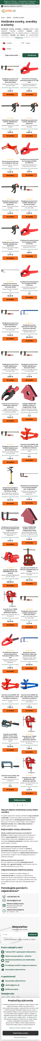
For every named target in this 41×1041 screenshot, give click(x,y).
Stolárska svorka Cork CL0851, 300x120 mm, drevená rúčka (10, 448)
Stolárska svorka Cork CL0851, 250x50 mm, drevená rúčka (29, 366)
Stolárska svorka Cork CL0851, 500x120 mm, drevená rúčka (10, 324)
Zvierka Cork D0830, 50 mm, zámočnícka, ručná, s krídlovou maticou (29, 696)
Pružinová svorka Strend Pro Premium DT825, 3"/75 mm (29, 242)
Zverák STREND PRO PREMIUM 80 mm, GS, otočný (10, 571)
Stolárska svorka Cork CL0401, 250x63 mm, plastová (10, 121)
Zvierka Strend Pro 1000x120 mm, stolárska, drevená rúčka (10, 285)
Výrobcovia (31, 55)
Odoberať (32, 934)
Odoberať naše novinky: (20, 929)
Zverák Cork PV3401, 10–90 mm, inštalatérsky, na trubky (29, 569)
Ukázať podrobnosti (20, 1037)
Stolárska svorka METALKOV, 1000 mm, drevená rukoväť (29, 326)
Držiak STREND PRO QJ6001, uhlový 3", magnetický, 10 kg (29, 528)
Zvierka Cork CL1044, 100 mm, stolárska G (10, 776)
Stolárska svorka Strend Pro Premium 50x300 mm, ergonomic (29, 487)
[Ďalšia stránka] (25, 805)
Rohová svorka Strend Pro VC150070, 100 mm (10, 162)
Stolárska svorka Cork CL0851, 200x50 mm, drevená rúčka (29, 613)
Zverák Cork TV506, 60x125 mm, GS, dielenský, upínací (10, 610)
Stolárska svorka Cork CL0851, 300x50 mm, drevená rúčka (29, 202)
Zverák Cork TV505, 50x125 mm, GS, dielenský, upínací (29, 738)
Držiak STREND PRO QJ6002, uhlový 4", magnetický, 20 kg (29, 405)
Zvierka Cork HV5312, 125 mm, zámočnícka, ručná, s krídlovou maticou (10, 696)
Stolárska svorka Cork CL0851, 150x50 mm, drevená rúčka (10, 366)
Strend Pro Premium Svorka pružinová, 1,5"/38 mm (29, 80)
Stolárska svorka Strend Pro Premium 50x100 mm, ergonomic (10, 528)
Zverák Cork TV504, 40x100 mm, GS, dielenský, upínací (29, 779)
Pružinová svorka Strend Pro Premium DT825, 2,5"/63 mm (29, 161)
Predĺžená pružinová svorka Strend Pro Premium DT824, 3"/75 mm (10, 655)
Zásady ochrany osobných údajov (20, 1028)
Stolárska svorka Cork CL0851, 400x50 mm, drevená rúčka (10, 80)
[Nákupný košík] (32, 11)
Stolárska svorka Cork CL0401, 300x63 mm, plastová (10, 202)
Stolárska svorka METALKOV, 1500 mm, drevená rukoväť (29, 654)
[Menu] (37, 11)
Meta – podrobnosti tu (29, 1017)
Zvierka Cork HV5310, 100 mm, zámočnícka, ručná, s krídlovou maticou (29, 446)
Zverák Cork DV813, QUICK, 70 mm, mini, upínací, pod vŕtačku (10, 736)
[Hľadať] (28, 11)
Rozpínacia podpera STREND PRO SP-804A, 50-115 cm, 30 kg (10, 489)
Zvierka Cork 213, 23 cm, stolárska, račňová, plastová (10, 405)
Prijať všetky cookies (20, 1033)
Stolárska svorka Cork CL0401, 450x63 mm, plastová (29, 121)
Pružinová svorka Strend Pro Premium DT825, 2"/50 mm (29, 283)
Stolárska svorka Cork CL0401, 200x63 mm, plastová (10, 244)
